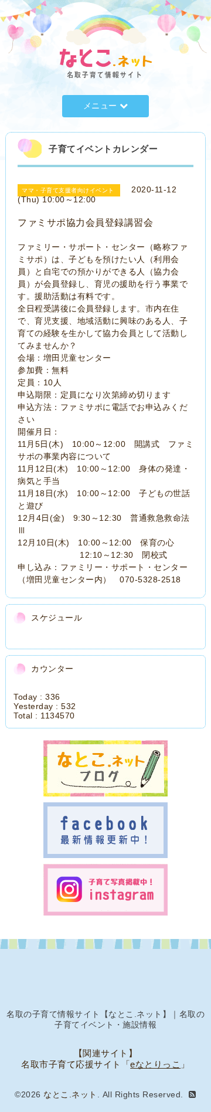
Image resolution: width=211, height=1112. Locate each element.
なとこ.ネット (70, 1094)
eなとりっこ (155, 1064)
